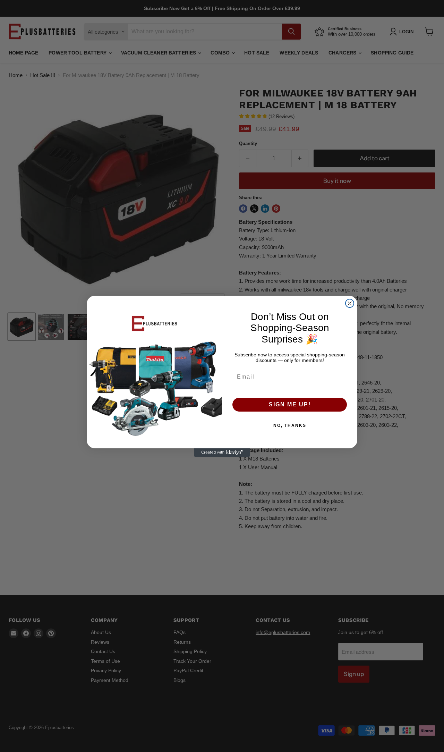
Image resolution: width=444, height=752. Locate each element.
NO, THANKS (289, 425)
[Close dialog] (349, 303)
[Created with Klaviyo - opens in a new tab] (222, 452)
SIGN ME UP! (290, 404)
